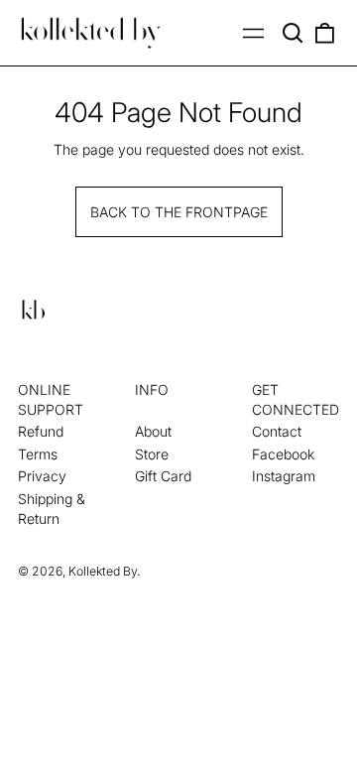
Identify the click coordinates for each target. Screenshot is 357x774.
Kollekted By (102, 571)
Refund (40, 431)
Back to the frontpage (179, 211)
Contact (276, 431)
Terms (38, 454)
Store (152, 454)
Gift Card (163, 475)
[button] (293, 33)
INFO (152, 389)
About (153, 431)
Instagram (283, 475)
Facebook (283, 454)
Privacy (42, 475)
